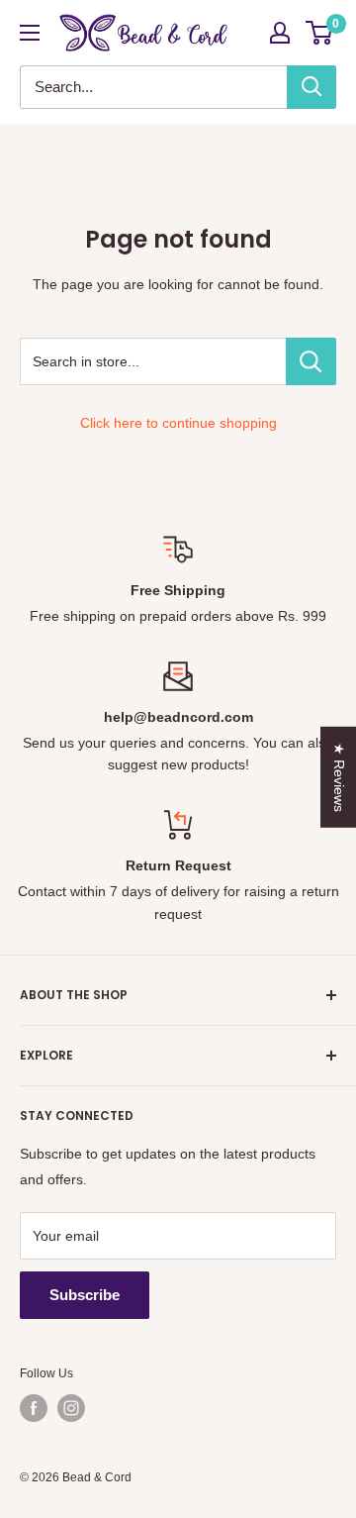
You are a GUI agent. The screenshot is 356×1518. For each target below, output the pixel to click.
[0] (320, 33)
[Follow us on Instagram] (71, 1408)
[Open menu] (30, 33)
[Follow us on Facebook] (33, 1408)
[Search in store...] (311, 361)
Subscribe (84, 1294)
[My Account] (280, 33)
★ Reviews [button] (339, 776)
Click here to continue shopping (178, 423)
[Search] (311, 87)
